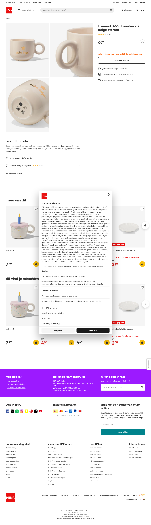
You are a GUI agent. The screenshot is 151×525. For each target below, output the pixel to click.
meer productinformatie (21, 158)
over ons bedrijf (96, 448)
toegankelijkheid (89, 495)
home (8, 18)
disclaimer (65, 495)
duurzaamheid (95, 454)
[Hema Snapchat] (26, 411)
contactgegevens (14, 173)
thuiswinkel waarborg (132, 499)
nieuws (51, 484)
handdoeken (11, 464)
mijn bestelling (13, 381)
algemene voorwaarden (109, 495)
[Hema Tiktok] (36, 411)
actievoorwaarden (97, 471)
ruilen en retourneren (16, 387)
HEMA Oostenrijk (135, 458)
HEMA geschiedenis (97, 461)
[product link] (22, 227)
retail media (94, 481)
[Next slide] (145, 225)
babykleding (10, 454)
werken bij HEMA (96, 451)
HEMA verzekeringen (56, 478)
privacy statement (49, 495)
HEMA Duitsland (135, 451)
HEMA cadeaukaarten (56, 471)
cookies (126, 495)
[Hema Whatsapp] (17, 411)
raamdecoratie (11, 468)
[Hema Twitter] (12, 411)
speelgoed (10, 471)
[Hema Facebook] (7, 411)
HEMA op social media (57, 461)
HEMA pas (52, 451)
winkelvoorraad (122, 60)
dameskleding (11, 448)
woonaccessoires (12, 461)
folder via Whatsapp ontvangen (60, 458)
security (76, 495)
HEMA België (134, 448)
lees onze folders (55, 454)
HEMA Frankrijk (135, 454)
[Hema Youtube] (40, 411)
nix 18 (135, 495)
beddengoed (11, 458)
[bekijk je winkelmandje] (142, 10)
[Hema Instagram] (21, 411)
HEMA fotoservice (55, 468)
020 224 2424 (59, 381)
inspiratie (51, 481)
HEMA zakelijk (95, 464)
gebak (8, 474)
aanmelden (123, 432)
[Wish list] (137, 10)
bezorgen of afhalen (16, 384)
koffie (8, 478)
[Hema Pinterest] (31, 411)
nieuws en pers (95, 458)
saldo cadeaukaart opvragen (101, 474)
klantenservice (95, 468)
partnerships (94, 478)
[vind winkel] (142, 387)
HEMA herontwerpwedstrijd (59, 464)
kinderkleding (11, 451)
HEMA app (52, 448)
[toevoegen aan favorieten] (142, 42)
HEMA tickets (53, 474)
